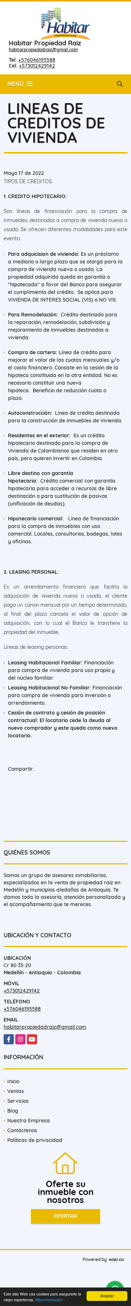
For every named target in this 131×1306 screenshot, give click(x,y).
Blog (12, 1111)
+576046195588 (36, 60)
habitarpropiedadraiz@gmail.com (43, 49)
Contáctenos (22, 1130)
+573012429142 (37, 65)
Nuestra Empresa (28, 1120)
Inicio (13, 1081)
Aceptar (107, 1295)
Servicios (18, 1101)
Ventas (15, 1091)
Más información (49, 1299)
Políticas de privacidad (34, 1140)
